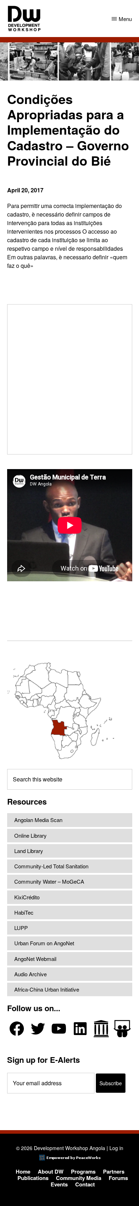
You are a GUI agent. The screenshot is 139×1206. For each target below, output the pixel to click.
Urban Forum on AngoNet (44, 943)
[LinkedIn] (80, 1028)
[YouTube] (58, 1028)
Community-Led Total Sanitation (51, 866)
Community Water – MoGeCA (49, 881)
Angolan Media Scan (38, 819)
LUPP (21, 927)
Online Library (30, 835)
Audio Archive (30, 974)
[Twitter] (37, 1028)
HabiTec (24, 912)
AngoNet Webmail (35, 958)
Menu (125, 18)
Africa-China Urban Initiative (46, 989)
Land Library (28, 850)
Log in (116, 1148)
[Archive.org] (101, 1028)
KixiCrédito (27, 897)
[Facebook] (16, 1028)
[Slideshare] (122, 1029)
